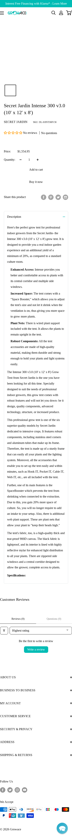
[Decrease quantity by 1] (20, 159)
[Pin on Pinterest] (51, 197)
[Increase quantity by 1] (38, 159)
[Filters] (4, 630)
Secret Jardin (15, 122)
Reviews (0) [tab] (18, 618)
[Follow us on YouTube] (24, 789)
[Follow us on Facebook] (2, 789)
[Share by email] (65, 197)
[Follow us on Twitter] (10, 789)
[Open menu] (2, 13)
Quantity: (9, 159)
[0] (68, 13)
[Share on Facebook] (43, 197)
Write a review (36, 649)
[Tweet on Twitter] (58, 197)
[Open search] (53, 13)
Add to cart (36, 169)
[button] (13, 132)
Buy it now (36, 181)
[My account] (61, 13)
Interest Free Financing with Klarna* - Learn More (36, 3)
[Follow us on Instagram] (17, 789)
